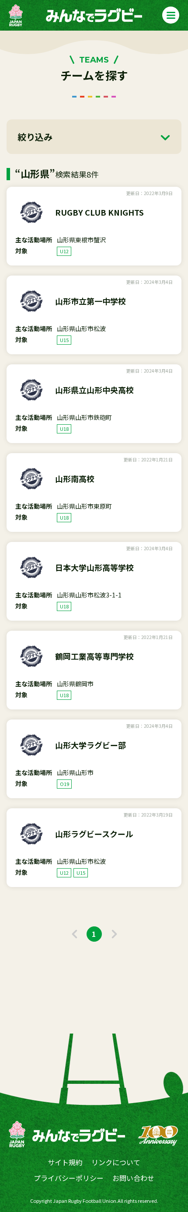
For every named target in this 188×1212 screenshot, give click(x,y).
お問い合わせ (133, 1178)
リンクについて (115, 1162)
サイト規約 (65, 1162)
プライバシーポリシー (69, 1178)
